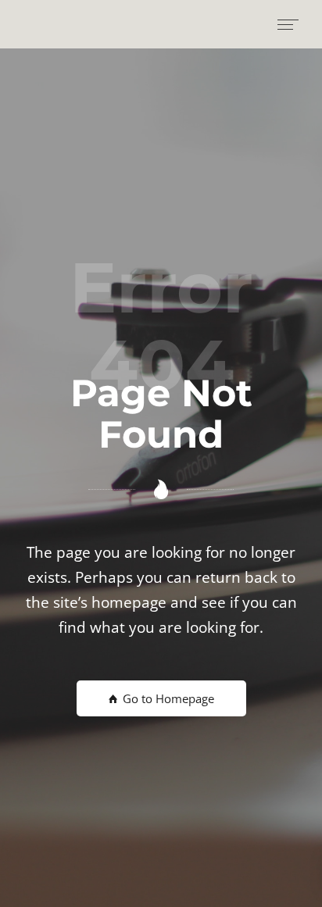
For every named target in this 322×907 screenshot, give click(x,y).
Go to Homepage (167, 698)
